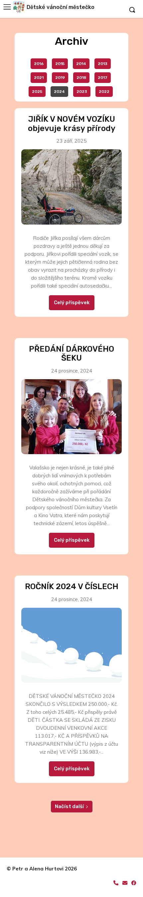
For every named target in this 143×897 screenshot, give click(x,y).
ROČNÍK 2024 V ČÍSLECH (71, 586)
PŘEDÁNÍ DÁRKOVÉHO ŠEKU (71, 353)
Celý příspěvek (71, 303)
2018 (81, 77)
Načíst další (69, 806)
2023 (81, 91)
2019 (60, 77)
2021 (39, 77)
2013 (102, 63)
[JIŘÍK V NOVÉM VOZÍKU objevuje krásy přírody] (71, 187)
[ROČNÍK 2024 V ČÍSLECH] (71, 645)
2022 (104, 91)
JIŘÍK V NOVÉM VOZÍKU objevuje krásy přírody (71, 123)
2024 (59, 91)
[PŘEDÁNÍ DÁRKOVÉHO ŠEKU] (71, 416)
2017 (102, 77)
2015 (60, 63)
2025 (37, 91)
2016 (39, 63)
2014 (81, 63)
